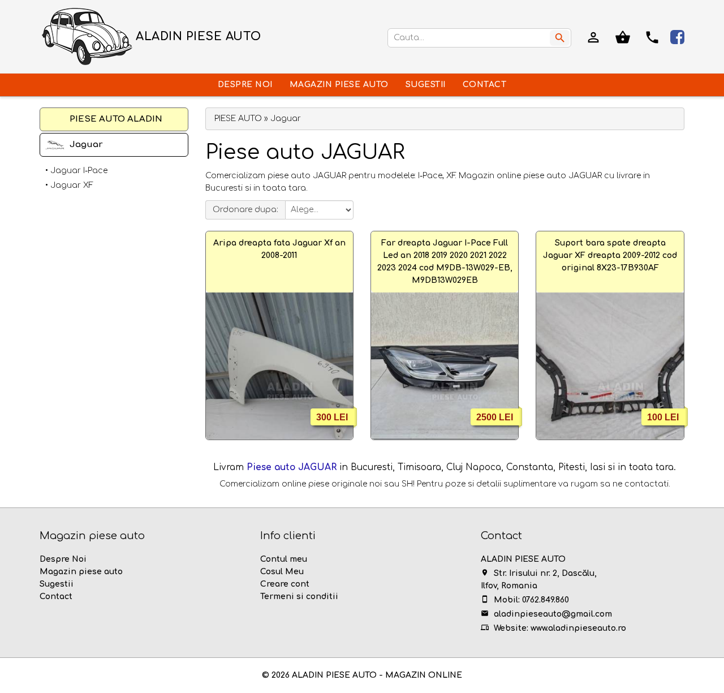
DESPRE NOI (245, 84)
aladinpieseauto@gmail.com (553, 614)
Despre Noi (63, 559)
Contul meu (283, 559)
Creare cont (284, 584)
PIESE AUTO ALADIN (116, 119)
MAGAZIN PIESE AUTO (339, 84)
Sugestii (57, 584)
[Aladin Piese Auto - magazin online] (88, 36)
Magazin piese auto (81, 571)
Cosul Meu (282, 571)
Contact (56, 596)
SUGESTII (426, 84)
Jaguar (86, 144)
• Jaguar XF (69, 185)
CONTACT (485, 84)
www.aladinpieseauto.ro (578, 628)
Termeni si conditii (299, 596)
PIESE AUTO (238, 118)
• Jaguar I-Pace (76, 170)
